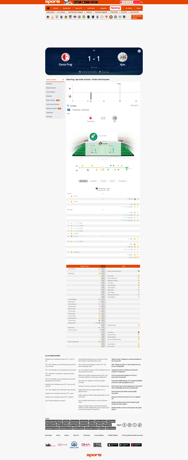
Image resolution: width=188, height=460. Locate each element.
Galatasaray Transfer (52, 428)
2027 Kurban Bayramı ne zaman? (55, 400)
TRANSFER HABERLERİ (101, 12)
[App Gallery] (136, 446)
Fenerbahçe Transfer (66, 428)
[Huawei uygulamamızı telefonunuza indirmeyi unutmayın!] (93, 3)
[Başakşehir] (88, 17)
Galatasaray (84, 425)
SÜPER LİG (89, 12)
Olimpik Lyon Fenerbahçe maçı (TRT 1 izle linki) (59, 397)
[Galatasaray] (52, 17)
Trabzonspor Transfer (91, 428)
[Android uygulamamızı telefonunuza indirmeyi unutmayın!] (77, 3)
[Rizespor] (102, 17)
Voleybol (103, 8)
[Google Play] (124, 446)
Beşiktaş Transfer (78, 428)
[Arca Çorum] (111, 17)
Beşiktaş (99, 425)
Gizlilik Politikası (113, 435)
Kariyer (66, 435)
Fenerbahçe (92, 425)
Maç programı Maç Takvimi (54, 421)
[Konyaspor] (120, 17)
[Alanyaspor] (66, 17)
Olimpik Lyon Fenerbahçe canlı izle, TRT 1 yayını (59, 393)
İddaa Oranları (51, 88)
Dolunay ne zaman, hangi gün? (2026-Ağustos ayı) (93, 386)
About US (76, 435)
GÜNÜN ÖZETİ (50, 12)
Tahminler (49, 112)
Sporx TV (79, 8)
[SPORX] (94, 455)
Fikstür (134, 18)
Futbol (55, 8)
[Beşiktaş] (97, 17)
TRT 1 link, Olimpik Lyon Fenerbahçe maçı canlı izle (60, 390)
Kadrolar (49, 84)
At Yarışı (129, 8)
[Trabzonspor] (61, 17)
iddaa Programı (74, 425)
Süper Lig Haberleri (62, 425)
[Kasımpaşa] (75, 17)
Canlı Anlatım (50, 92)
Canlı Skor (91, 8)
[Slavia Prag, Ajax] (69, 92)
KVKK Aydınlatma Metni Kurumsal (132, 435)
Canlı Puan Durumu (52, 104)
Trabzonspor (107, 425)
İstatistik (49, 96)
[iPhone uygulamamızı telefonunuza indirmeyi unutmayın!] (85, 3)
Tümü (138, 8)
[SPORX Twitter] (134, 425)
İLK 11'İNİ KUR (61, 12)
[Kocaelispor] (93, 17)
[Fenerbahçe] (79, 17)
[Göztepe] (106, 17)
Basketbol (66, 8)
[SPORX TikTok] (140, 425)
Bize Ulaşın (48, 435)
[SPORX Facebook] (124, 425)
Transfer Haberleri (100, 421)
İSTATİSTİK (124, 12)
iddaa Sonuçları (110, 428)
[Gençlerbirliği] (48, 17)
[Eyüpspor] (115, 17)
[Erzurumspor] (124, 17)
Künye (58, 435)
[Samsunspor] (57, 17)
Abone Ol (136, 2)
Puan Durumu (137, 16)
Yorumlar (49, 117)
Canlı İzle (102, 428)
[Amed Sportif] (84, 17)
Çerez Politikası (99, 435)
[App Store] (113, 446)
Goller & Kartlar (51, 80)
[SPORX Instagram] (129, 425)
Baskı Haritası (52, 100)
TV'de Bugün (111, 421)
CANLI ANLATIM (134, 12)
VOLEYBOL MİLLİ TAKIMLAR (75, 12)
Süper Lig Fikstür (51, 425)
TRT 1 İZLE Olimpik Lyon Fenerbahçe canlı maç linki (60, 370)
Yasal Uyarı (86, 435)
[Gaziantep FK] (70, 17)
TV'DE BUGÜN (114, 12)
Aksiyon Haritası (53, 108)
